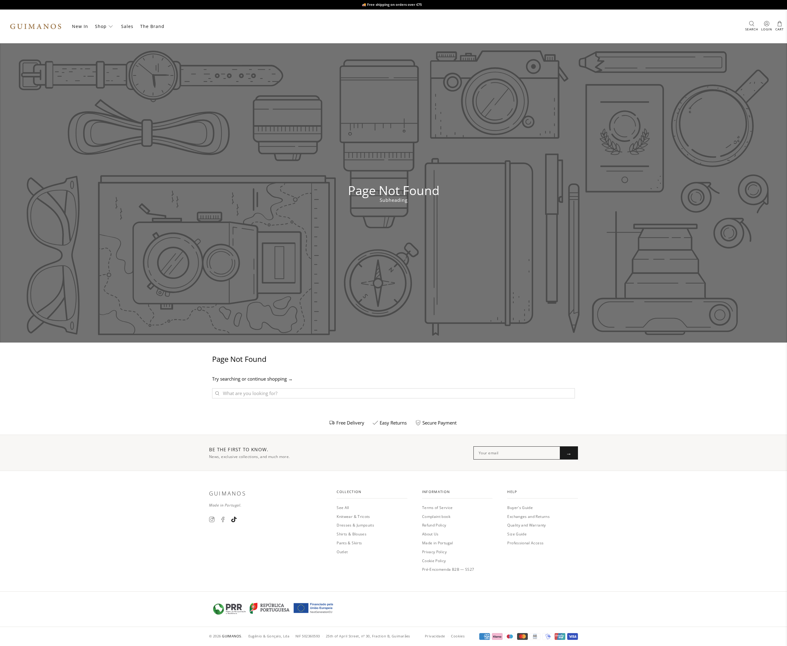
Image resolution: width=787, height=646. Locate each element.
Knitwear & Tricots (353, 516)
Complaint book (436, 516)
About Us (430, 534)
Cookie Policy (434, 560)
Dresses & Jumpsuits (355, 525)
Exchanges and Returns (528, 516)
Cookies (458, 636)
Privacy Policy (434, 551)
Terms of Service (437, 507)
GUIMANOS (231, 636)
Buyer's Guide (520, 507)
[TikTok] (234, 519)
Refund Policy (434, 525)
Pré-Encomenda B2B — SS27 (448, 569)
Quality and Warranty (526, 525)
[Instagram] (212, 519)
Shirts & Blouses (351, 534)
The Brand (152, 26)
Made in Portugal (437, 543)
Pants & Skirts (349, 543)
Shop (101, 26)
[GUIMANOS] (35, 26)
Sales (127, 26)
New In (80, 26)
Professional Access (525, 543)
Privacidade (435, 636)
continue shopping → (270, 379)
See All (343, 507)
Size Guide (517, 534)
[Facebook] (223, 519)
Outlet (342, 551)
